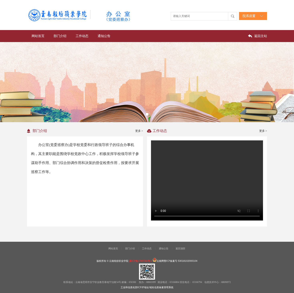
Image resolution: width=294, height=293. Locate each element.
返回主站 (260, 36)
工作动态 (82, 36)
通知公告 (104, 36)
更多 (139, 130)
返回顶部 (180, 248)
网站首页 (38, 36)
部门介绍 (60, 36)
